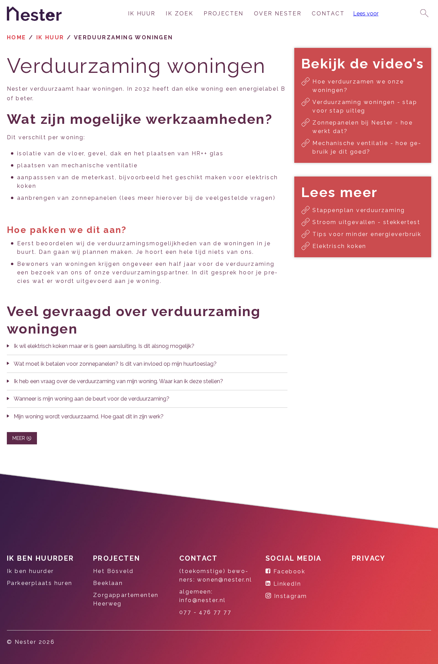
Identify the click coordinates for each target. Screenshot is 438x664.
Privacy (369, 558)
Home (16, 37)
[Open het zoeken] (424, 13)
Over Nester (277, 13)
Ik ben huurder (40, 558)
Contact (328, 13)
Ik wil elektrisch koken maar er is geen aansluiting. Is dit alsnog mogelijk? (104, 346)
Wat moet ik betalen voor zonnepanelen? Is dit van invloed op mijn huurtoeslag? (115, 364)
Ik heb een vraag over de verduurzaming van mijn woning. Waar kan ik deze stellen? (118, 381)
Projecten (224, 13)
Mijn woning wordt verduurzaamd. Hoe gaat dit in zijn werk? (89, 416)
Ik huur (142, 13)
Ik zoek (179, 13)
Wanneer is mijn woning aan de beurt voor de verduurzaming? (91, 398)
